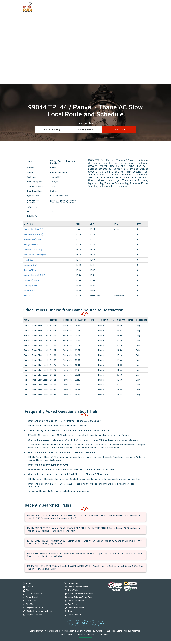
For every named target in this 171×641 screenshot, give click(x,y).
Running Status (85, 129)
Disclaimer (104, 634)
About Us (29, 583)
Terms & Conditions (87, 634)
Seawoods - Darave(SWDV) (37, 255)
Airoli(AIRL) (29, 290)
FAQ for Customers (34, 608)
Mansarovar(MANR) (33, 239)
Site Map (29, 604)
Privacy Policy (67, 634)
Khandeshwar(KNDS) (33, 234)
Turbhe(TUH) (30, 270)
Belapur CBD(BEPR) (33, 249)
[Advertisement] (80, 18)
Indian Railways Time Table (79, 597)
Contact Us (30, 601)
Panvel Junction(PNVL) (35, 229)
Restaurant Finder (75, 608)
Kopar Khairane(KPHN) (34, 275)
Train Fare (72, 611)
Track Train (72, 590)
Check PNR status (75, 601)
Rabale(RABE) (30, 285)
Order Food (72, 583)
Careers (29, 587)
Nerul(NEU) (29, 260)
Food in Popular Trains (77, 587)
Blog (27, 590)
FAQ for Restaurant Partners (38, 611)
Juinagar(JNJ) (30, 265)
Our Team (72, 604)
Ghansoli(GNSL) (31, 280)
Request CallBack (33, 615)
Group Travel (31, 597)
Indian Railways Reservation (80, 594)
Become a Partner (33, 594)
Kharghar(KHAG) (31, 244)
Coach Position (74, 615)
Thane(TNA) (29, 296)
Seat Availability (52, 129)
